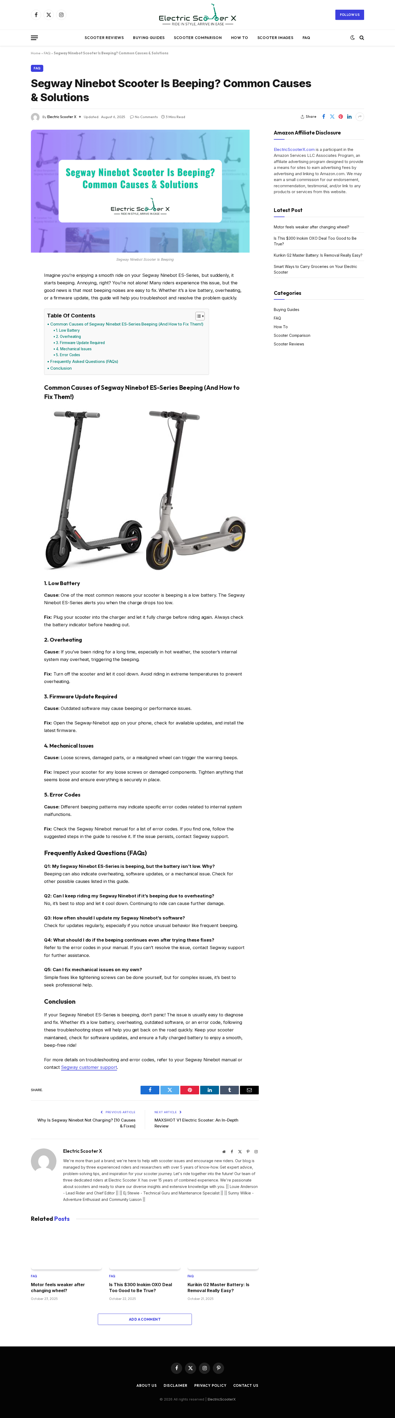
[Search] (361, 38)
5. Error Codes (68, 355)
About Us (147, 1385)
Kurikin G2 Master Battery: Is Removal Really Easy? (218, 1287)
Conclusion (61, 368)
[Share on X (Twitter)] (332, 116)
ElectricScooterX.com (294, 149)
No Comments (146, 117)
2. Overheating (68, 336)
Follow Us (350, 15)
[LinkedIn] (12, 316)
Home (36, 53)
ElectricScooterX (222, 1399)
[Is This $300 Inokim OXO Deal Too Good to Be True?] (144, 1249)
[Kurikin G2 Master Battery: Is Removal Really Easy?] (223, 1249)
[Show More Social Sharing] (360, 116)
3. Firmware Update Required (80, 343)
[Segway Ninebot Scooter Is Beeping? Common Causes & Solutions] (140, 251)
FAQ (306, 37)
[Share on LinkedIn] (349, 116)
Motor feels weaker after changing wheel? (58, 1287)
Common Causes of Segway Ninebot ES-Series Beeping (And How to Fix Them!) (126, 324)
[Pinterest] (12, 330)
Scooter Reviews (104, 37)
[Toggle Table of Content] (197, 316)
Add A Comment (145, 1319)
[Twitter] (12, 303)
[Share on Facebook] (323, 116)
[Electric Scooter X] (197, 15)
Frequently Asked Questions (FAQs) (84, 361)
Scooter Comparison (198, 37)
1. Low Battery (68, 330)
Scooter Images (275, 37)
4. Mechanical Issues (73, 349)
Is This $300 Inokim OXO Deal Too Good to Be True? (140, 1287)
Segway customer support (89, 1067)
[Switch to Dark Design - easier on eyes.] (352, 37)
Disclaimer (176, 1385)
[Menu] (34, 38)
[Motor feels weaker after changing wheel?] (66, 1249)
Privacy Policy (210, 1385)
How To (239, 37)
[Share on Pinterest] (341, 116)
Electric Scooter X (61, 117)
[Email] (12, 344)
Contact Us (245, 1385)
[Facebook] (12, 289)
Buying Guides (149, 37)
